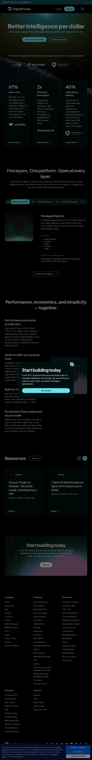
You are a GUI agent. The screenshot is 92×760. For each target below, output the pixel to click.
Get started (46, 390)
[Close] (72, 364)
